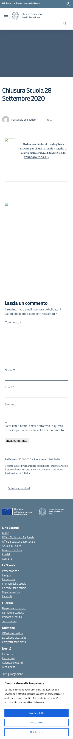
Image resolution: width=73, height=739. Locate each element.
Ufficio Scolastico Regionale (18, 537)
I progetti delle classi (14, 642)
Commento (13, 322)
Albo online (8, 667)
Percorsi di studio (12, 617)
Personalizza (36, 722)
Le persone (8, 579)
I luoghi (6, 575)
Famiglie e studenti (13, 612)
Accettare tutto (36, 713)
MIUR (5, 533)
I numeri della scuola (14, 583)
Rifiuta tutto (36, 732)
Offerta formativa (12, 633)
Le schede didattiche (14, 637)
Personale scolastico (14, 608)
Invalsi (6, 554)
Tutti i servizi (9, 621)
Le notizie (7, 654)
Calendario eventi (12, 662)
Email (9, 387)
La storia (7, 596)
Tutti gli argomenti (12, 674)
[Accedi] (67, 4)
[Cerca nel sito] (64, 23)
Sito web (10, 404)
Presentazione (10, 571)
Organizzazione (11, 592)
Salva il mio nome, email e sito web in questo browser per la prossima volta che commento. (34, 428)
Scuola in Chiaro (11, 546)
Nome (10, 370)
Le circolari (8, 658)
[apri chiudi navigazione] (6, 16)
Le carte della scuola (14, 588)
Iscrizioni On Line (12, 550)
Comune (7, 558)
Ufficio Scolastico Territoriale (18, 541)
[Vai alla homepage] (15, 16)
